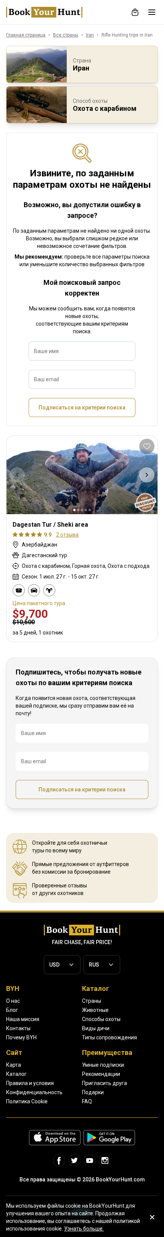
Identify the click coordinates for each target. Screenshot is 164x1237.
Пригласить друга (104, 1083)
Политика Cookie (27, 1101)
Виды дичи (95, 1028)
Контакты (18, 1028)
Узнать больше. (84, 1229)
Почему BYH (21, 1037)
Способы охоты (101, 1019)
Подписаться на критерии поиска (82, 407)
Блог (12, 1010)
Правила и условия (30, 1083)
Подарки (93, 1092)
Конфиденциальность (34, 1092)
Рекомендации (101, 1074)
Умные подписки (103, 1065)
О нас (13, 1001)
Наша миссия (22, 1019)
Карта (13, 1065)
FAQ (87, 1101)
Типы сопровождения (109, 1037)
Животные (95, 1010)
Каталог (16, 1074)
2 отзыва (67, 535)
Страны (91, 1001)
